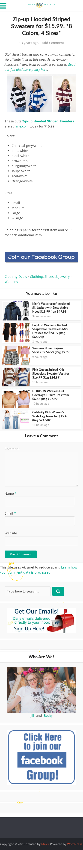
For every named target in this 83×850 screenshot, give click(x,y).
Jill (32, 715)
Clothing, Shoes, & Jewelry (50, 276)
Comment (12, 449)
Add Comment (53, 43)
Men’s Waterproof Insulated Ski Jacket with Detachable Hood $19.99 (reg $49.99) (51, 307)
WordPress (74, 844)
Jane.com (22, 126)
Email (10, 513)
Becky (48, 715)
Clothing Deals (16, 276)
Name (11, 493)
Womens (11, 281)
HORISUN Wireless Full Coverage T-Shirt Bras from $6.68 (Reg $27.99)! (50, 395)
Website (11, 533)
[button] (71, 80)
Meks (45, 844)
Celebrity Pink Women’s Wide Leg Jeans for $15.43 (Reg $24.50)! (50, 416)
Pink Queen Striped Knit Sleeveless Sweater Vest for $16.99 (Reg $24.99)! (50, 373)
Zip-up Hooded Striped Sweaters (48, 121)
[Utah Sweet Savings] (41, 5)
